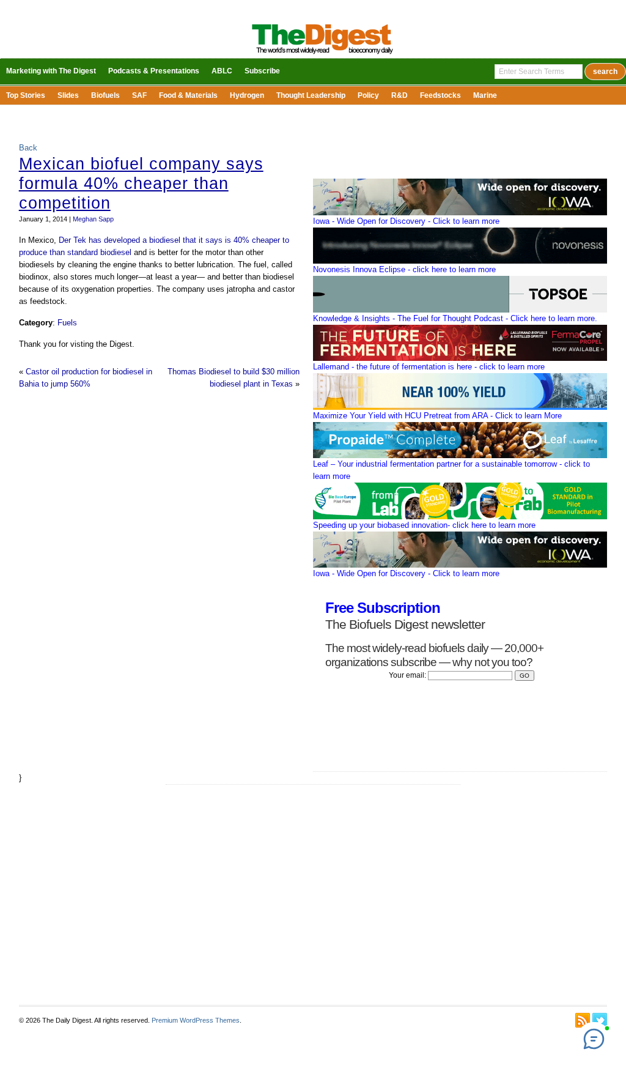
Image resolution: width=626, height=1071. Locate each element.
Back (28, 147)
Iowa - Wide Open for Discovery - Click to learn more (406, 221)
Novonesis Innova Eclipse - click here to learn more (404, 269)
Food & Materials (188, 95)
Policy (368, 95)
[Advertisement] (313, 895)
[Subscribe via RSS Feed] (582, 1020)
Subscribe (262, 71)
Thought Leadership (310, 95)
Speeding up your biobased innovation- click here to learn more (424, 525)
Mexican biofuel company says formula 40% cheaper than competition (141, 183)
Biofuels (105, 95)
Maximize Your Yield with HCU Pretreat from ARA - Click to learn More (437, 415)
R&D (399, 95)
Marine (485, 95)
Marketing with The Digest (51, 71)
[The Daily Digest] (322, 55)
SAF (139, 95)
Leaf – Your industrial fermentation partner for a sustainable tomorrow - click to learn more (451, 470)
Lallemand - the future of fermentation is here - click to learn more (429, 366)
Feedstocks (440, 95)
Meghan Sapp (93, 219)
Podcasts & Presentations (153, 71)
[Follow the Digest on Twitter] (599, 1020)
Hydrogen (247, 95)
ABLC (222, 71)
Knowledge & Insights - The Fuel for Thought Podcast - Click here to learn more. (455, 318)
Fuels (67, 322)
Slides (68, 95)
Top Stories (25, 95)
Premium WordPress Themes (196, 1020)
